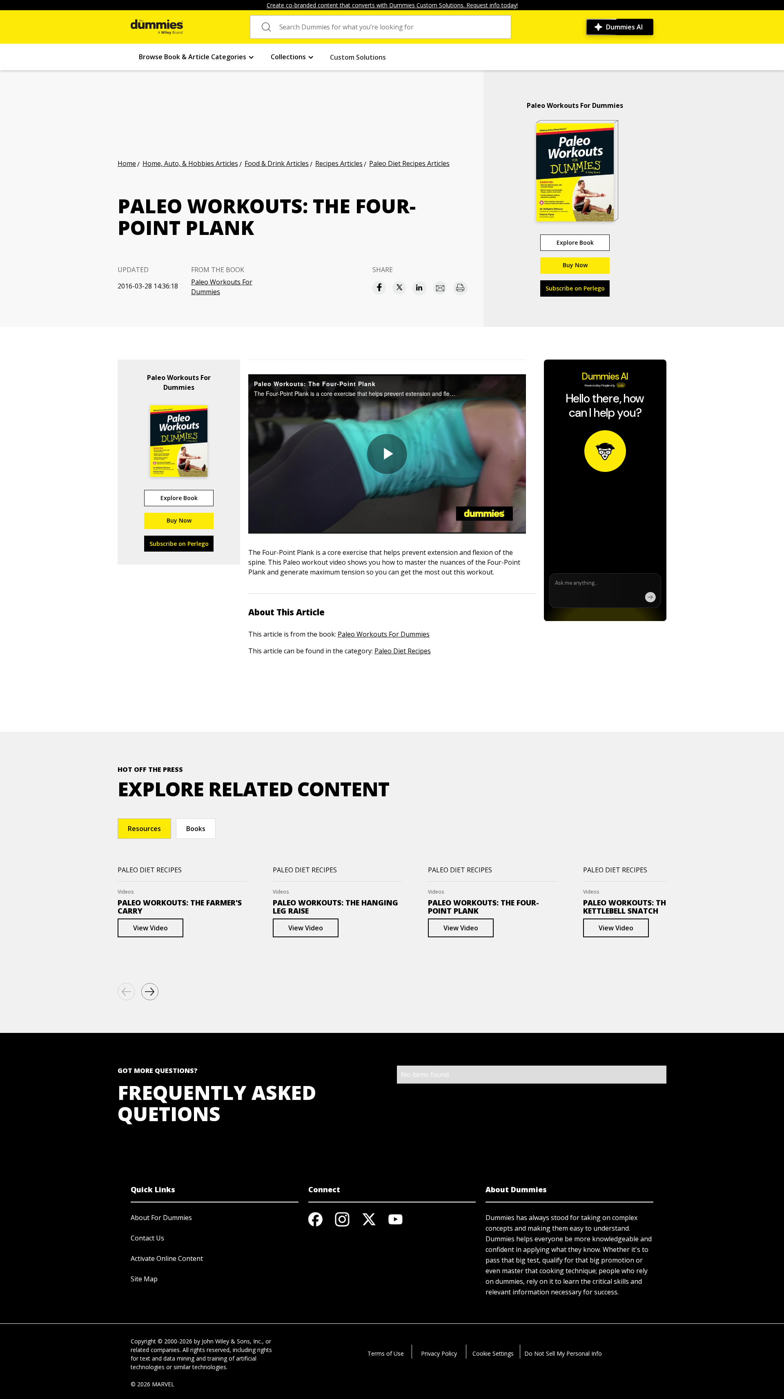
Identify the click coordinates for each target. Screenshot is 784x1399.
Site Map (144, 1278)
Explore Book (575, 242)
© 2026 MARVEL (152, 1384)
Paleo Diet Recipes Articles (409, 163)
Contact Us (147, 1238)
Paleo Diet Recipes (402, 650)
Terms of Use (386, 1353)
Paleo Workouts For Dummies (221, 286)
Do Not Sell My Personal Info (563, 1353)
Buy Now (575, 265)
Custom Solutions (358, 57)
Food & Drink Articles (277, 163)
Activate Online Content (167, 1258)
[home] (157, 27)
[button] (197, 57)
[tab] (144, 828)
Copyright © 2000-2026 (161, 1341)
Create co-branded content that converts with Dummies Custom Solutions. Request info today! (392, 5)
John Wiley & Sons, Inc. (232, 1341)
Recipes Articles (339, 163)
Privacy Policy (439, 1353)
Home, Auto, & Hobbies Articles (190, 163)
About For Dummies (161, 1217)
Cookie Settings (493, 1353)
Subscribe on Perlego (575, 288)
